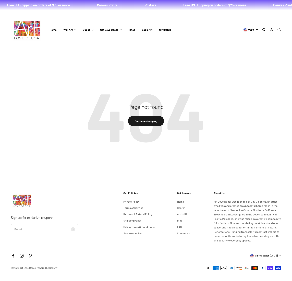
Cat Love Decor (109, 29)
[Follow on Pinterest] (30, 255)
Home (53, 29)
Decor (86, 29)
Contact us (183, 233)
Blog (179, 220)
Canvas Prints (101, 5)
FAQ (179, 226)
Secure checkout (133, 233)
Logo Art (147, 29)
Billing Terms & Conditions (139, 226)
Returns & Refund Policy (137, 214)
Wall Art (68, 29)
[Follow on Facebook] (13, 255)
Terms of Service (133, 207)
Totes (131, 29)
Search (181, 207)
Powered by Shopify (46, 267)
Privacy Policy (131, 201)
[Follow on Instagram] (21, 255)
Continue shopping (146, 121)
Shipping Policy (132, 220)
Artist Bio (182, 214)
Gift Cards (165, 29)
